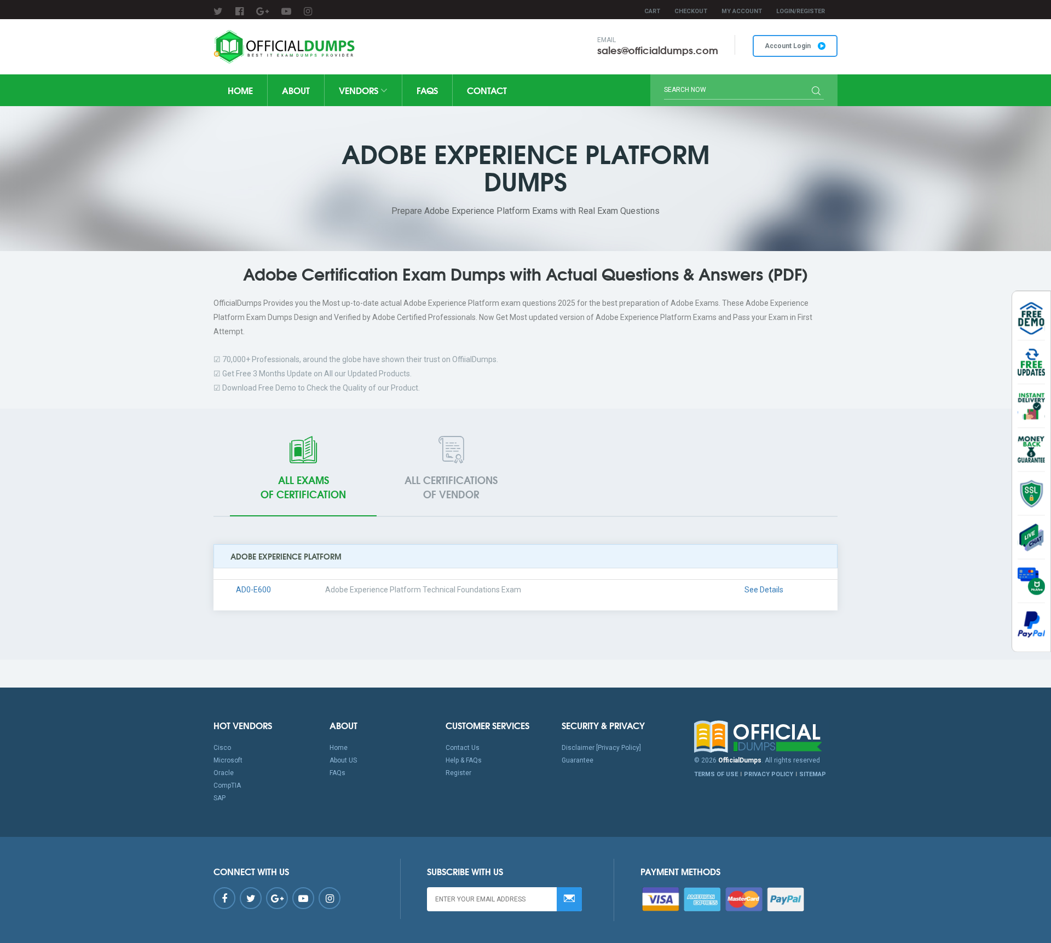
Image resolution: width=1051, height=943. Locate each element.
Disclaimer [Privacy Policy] (601, 748)
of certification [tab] (303, 487)
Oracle (223, 773)
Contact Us (463, 748)
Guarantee (577, 760)
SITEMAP (812, 774)
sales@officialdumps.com (657, 49)
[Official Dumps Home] (766, 736)
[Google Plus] (262, 11)
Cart (652, 11)
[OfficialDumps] (285, 46)
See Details (763, 589)
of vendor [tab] (451, 487)
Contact (487, 90)
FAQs (427, 90)
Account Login (788, 46)
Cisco (222, 748)
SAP (219, 798)
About (296, 90)
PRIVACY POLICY (768, 774)
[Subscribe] (569, 899)
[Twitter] (218, 11)
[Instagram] (308, 11)
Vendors (359, 90)
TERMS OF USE (716, 774)
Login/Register (800, 11)
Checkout (690, 11)
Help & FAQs (464, 760)
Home (240, 90)
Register (458, 773)
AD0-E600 (253, 589)
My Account (741, 11)
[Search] (816, 92)
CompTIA (227, 785)
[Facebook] (239, 11)
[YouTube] (286, 11)
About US (343, 760)
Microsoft (227, 760)
